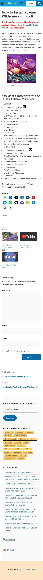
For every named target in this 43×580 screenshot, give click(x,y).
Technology (10, 459)
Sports (23, 455)
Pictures (17, 452)
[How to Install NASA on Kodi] (10, 257)
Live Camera (10, 445)
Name (5, 325)
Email (5, 338)
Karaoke (17, 442)
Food (33, 439)
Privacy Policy (31, 569)
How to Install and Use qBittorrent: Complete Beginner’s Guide (19, 503)
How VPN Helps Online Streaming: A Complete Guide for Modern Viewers (20, 510)
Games (8, 442)
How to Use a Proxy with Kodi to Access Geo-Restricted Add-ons (21, 517)
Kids (26, 442)
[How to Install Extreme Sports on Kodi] (10, 236)
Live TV (22, 445)
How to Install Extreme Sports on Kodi (8, 247)
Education (24, 439)
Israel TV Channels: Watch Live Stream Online (21, 529)
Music (28, 449)
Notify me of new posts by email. (18, 351)
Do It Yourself (10, 439)
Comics (8, 436)
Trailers (21, 459)
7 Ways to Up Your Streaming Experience (22, 523)
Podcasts (28, 452)
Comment (6, 290)
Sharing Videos (11, 455)
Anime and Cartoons (25, 432)
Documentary (20, 436)
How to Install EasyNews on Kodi (18, 472)
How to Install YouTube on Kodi (26, 246)
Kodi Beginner (11, 2)
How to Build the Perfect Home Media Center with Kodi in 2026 (20, 489)
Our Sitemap (10, 539)
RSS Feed (9, 550)
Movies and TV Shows (14, 449)
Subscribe (10, 418)
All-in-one (9, 432)
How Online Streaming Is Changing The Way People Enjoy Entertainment (21, 496)
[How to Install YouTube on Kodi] (28, 236)
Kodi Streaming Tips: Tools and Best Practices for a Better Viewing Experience (22, 477)
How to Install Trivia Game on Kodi (19, 483)
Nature (7, 452)
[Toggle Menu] (21, 3)
